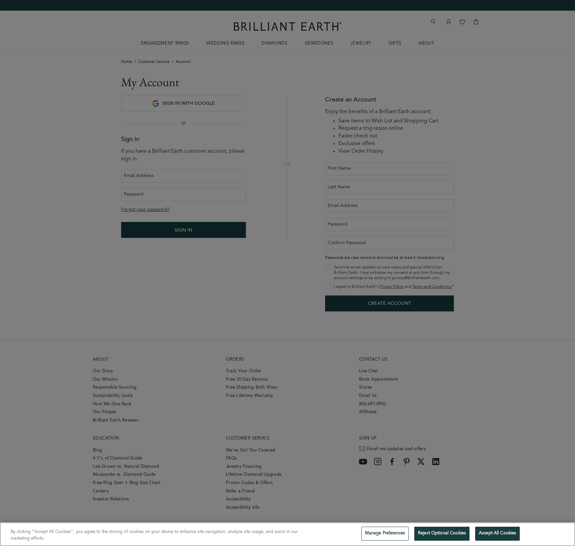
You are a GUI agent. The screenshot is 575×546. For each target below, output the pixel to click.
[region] (287, 534)
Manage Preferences (385, 533)
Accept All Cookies (497, 533)
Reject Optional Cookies (442, 533)
